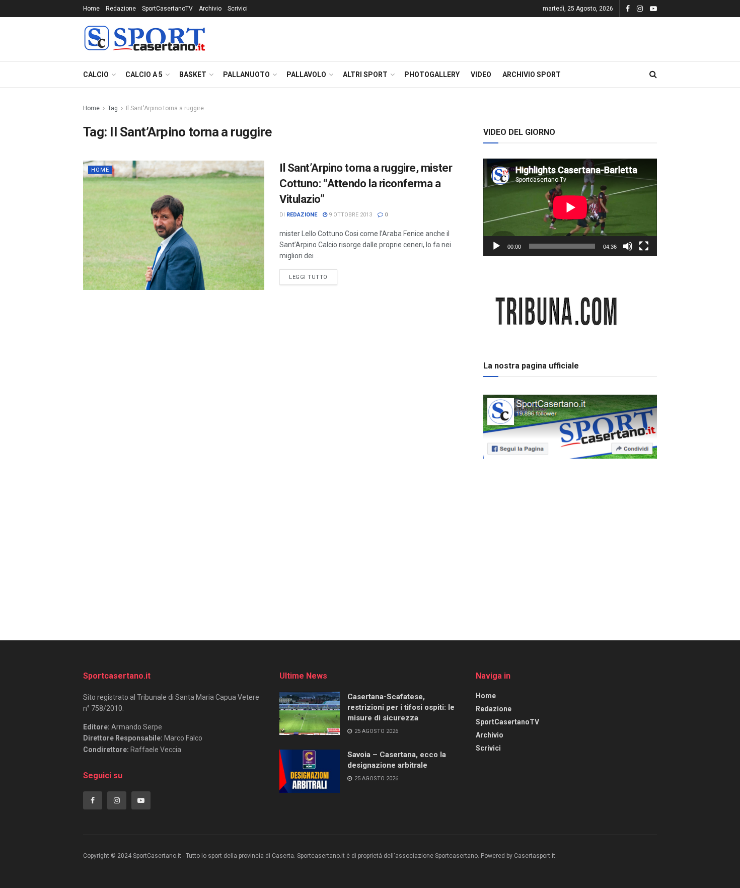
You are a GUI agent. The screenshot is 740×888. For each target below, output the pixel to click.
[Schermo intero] (644, 246)
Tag (113, 108)
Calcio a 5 (144, 74)
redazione (301, 214)
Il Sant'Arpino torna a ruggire (165, 108)
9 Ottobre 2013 (349, 214)
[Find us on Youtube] (653, 9)
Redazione (121, 8)
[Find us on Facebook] (628, 9)
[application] (570, 207)
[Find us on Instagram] (640, 9)
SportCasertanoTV (167, 8)
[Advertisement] (570, 533)
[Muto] (628, 246)
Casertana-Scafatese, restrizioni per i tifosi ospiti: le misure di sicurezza (401, 707)
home (100, 170)
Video (481, 74)
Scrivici (238, 8)
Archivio (210, 8)
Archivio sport (531, 74)
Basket (192, 74)
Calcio (96, 74)
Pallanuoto (246, 74)
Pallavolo (306, 74)
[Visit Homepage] (144, 39)
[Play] (496, 246)
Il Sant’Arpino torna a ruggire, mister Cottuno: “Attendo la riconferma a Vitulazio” (365, 183)
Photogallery (432, 74)
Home (91, 8)
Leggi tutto (313, 274)
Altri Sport (365, 74)
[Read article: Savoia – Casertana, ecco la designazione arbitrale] (309, 771)
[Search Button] (653, 74)
